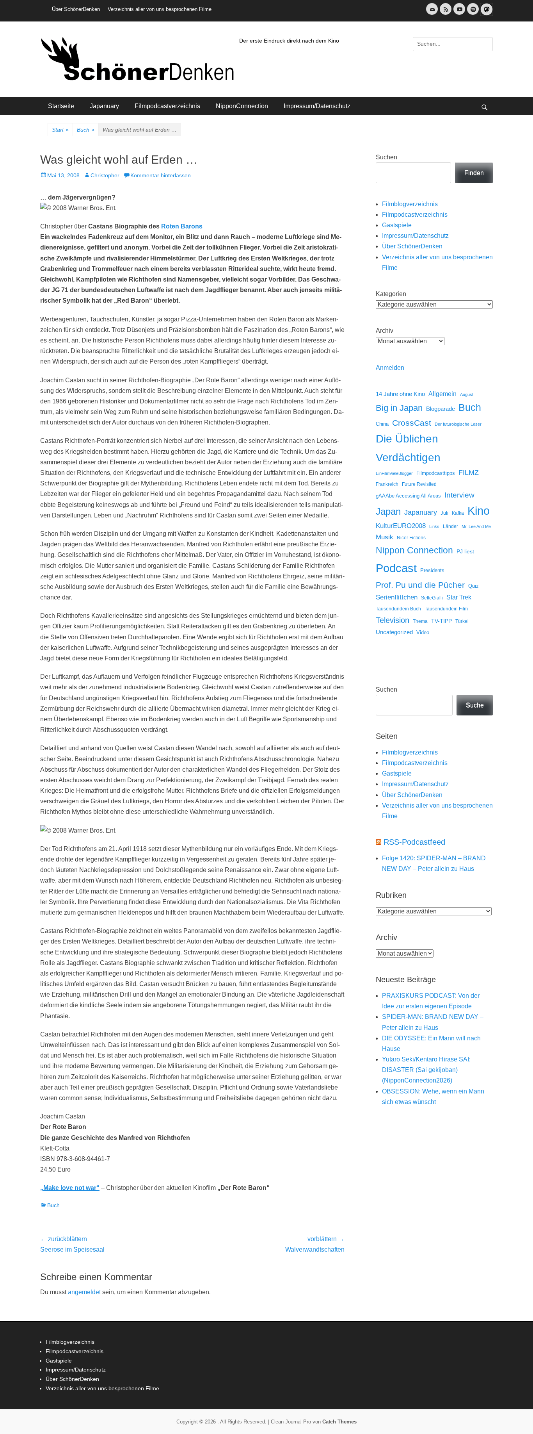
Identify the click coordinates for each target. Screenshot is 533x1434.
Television (392, 620)
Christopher (105, 175)
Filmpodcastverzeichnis (167, 106)
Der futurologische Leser (458, 424)
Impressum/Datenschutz (317, 106)
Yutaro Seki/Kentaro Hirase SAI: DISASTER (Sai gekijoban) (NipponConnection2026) (426, 1070)
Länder (450, 526)
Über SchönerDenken (76, 9)
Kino (478, 511)
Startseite (61, 106)
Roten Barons (182, 226)
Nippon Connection (414, 550)
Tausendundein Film (446, 609)
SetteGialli (432, 597)
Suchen (386, 157)
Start (60, 130)
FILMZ (468, 472)
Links (434, 526)
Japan (388, 511)
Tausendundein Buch (398, 609)
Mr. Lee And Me (476, 526)
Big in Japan (399, 408)
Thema (420, 621)
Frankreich (387, 484)
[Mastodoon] (486, 14)
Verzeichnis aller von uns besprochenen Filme (159, 9)
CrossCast (411, 422)
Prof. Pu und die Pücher (420, 584)
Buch (85, 130)
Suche (475, 705)
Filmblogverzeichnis (410, 204)
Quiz (473, 586)
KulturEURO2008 (401, 526)
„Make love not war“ (69, 1187)
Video (422, 632)
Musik (384, 537)
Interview (459, 495)
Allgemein (442, 394)
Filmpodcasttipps (435, 473)
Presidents (432, 570)
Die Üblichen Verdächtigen (408, 448)
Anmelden (390, 367)
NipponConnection (242, 106)
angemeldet (84, 1292)
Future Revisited (419, 484)
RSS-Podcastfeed (414, 842)
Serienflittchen (397, 597)
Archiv (384, 330)
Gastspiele (397, 225)
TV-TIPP (441, 621)
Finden (474, 172)
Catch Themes (339, 1422)
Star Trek (458, 597)
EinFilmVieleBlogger (394, 473)
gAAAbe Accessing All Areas (408, 496)
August (466, 394)
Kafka (458, 513)
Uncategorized (394, 632)
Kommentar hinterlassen (160, 175)
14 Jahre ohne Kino (400, 394)
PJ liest (465, 552)
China (382, 424)
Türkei (462, 621)
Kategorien (391, 294)
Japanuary (104, 106)
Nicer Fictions (411, 537)
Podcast (396, 568)
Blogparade (440, 409)
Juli (444, 513)
